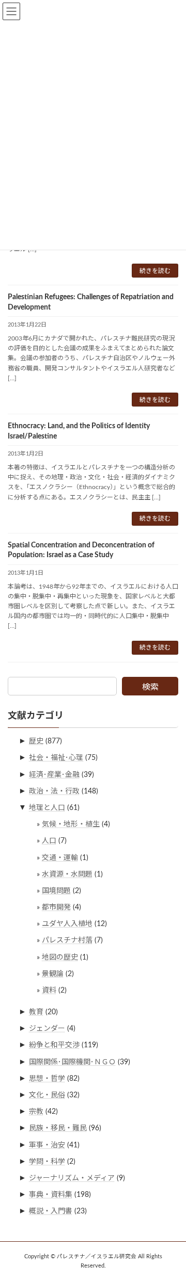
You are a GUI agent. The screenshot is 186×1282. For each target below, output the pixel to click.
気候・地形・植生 (71, 824)
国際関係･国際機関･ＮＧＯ (72, 1061)
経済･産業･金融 (54, 774)
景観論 (53, 973)
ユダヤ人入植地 (67, 924)
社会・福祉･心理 (56, 757)
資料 (49, 990)
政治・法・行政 (54, 790)
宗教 (36, 1111)
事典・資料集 (50, 1194)
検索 (150, 687)
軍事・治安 (47, 1144)
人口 (49, 841)
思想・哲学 (47, 1078)
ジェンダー (47, 1028)
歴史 (36, 741)
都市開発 (56, 907)
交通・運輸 (60, 857)
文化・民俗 (47, 1095)
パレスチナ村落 (67, 940)
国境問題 (56, 891)
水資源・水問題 (67, 874)
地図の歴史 (60, 957)
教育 (36, 1012)
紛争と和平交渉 (54, 1045)
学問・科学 (47, 1161)
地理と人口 (47, 808)
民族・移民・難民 (58, 1128)
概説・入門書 (50, 1211)
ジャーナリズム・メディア (72, 1178)
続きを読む (155, 271)
